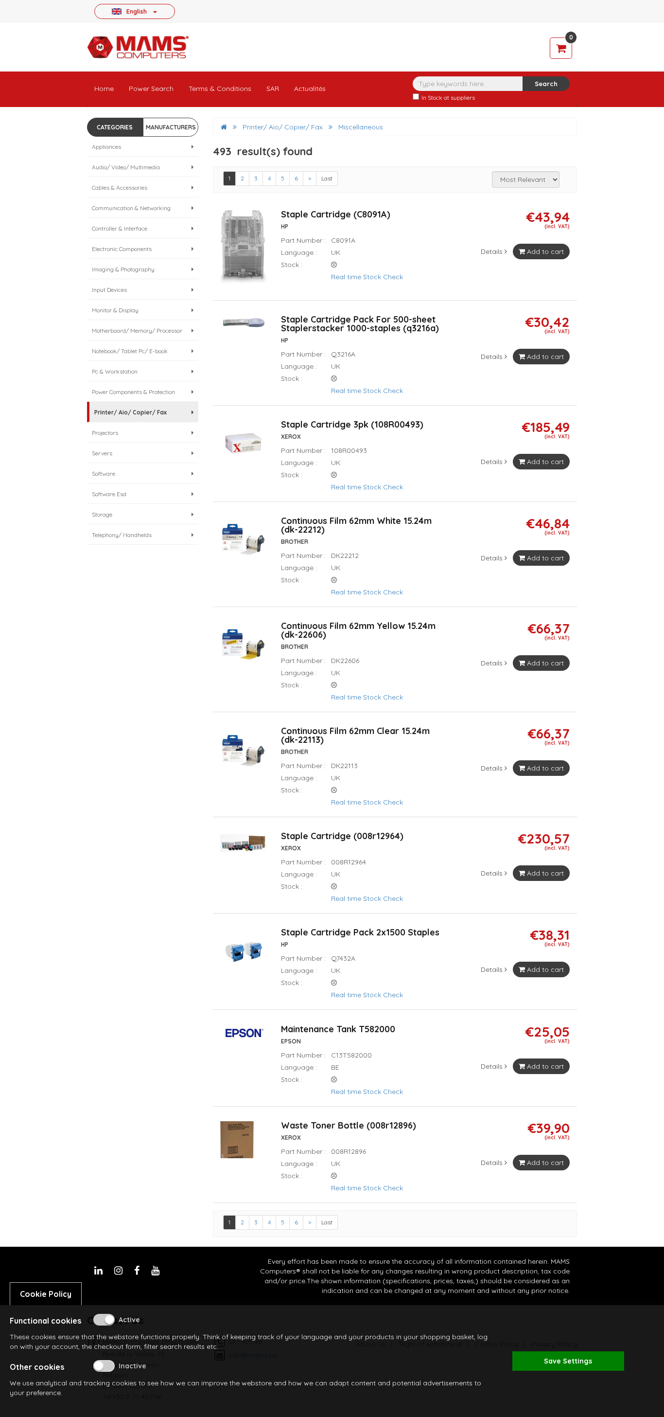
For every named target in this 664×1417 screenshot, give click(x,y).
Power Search (151, 88)
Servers (102, 453)
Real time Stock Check (367, 276)
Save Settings (568, 1361)
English (136, 11)
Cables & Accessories (119, 187)
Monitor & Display (115, 310)
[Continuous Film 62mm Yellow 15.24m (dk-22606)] (243, 649)
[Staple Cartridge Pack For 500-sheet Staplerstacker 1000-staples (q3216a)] (243, 327)
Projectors (105, 432)
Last (326, 178)
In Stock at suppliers (448, 97)
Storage (102, 514)
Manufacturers (171, 127)
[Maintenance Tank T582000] (243, 1037)
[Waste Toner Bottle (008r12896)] (243, 1143)
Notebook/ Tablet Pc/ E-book (130, 351)
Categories (115, 127)
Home (104, 88)
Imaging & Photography (123, 269)
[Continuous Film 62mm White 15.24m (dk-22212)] (243, 543)
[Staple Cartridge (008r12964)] (243, 847)
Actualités (310, 88)
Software (103, 473)
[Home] (224, 127)
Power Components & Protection (133, 391)
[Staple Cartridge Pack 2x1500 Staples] (243, 955)
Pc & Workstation (115, 371)
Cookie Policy (45, 1294)
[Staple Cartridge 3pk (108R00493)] (243, 447)
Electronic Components (122, 248)
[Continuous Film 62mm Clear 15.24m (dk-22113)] (243, 754)
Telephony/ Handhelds (122, 534)
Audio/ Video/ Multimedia (126, 167)
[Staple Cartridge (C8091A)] (243, 250)
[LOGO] (138, 47)
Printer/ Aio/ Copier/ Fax (130, 412)
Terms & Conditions (220, 88)
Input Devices (109, 289)
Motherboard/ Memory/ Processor (137, 330)
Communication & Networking (131, 208)
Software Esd (109, 494)
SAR (272, 88)
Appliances (106, 146)
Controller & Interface (119, 228)
